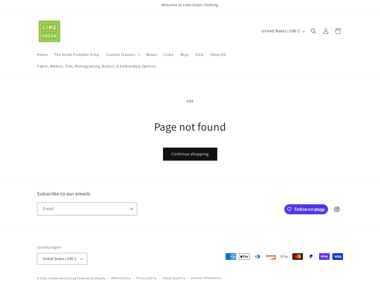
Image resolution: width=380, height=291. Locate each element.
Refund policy (121, 278)
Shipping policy (174, 278)
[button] (123, 54)
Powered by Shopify (91, 278)
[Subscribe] (131, 208)
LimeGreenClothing (62, 278)
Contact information (206, 278)
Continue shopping (190, 153)
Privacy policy (146, 278)
